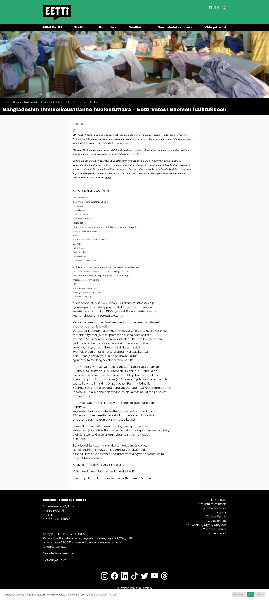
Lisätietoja (239, 594)
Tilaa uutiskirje (216, 516)
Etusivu (6, 102)
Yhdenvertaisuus (214, 529)
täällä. (108, 177)
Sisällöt (80, 27)
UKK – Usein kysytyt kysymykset (204, 525)
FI (210, 7)
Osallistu (136, 27)
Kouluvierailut (216, 520)
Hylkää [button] (260, 594)
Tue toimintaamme (174, 27)
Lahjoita (220, 512)
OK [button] (250, 594)
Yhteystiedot (215, 27)
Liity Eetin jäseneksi (212, 508)
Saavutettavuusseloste (58, 553)
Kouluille (106, 27)
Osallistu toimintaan (212, 504)
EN (216, 7)
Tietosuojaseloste (54, 560)
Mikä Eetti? (52, 27)
